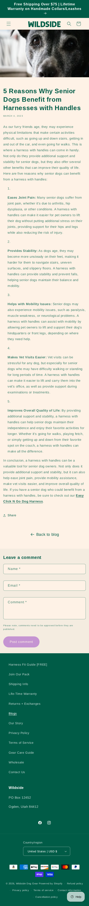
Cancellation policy (46, 897)
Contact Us (17, 772)
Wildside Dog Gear (27, 883)
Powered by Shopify (51, 883)
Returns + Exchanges (24, 703)
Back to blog (47, 534)
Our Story (16, 723)
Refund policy (75, 883)
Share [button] (12, 515)
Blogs (13, 713)
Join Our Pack (19, 674)
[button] (8, 24)
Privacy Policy (19, 733)
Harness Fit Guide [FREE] (28, 664)
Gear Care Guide (21, 752)
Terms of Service (21, 742)
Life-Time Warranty (23, 693)
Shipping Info (18, 684)
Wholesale (16, 762)
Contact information (69, 890)
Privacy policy (20, 890)
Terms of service (43, 890)
